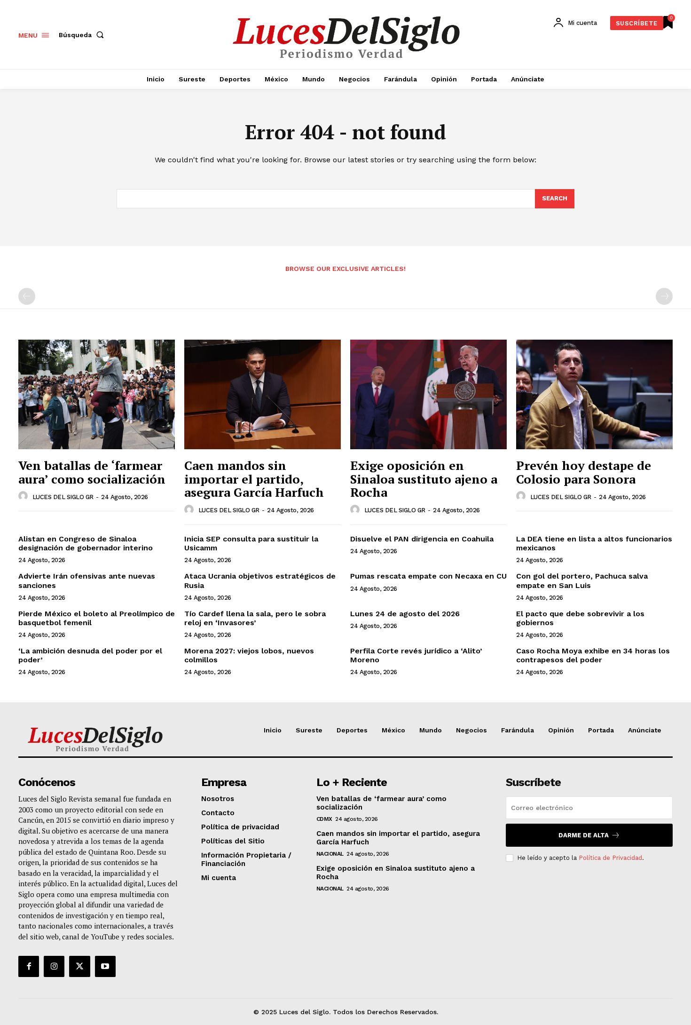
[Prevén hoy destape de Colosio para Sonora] (594, 394)
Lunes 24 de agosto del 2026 (405, 613)
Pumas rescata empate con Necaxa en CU (428, 576)
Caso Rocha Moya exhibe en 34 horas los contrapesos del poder (593, 655)
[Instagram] (54, 966)
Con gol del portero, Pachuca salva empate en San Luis (582, 580)
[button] (83, 35)
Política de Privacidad (610, 857)
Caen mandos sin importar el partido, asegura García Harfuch (254, 478)
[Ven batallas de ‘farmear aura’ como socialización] (96, 394)
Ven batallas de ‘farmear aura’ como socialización (91, 472)
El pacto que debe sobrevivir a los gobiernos (580, 618)
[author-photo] (24, 496)
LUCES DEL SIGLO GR (63, 497)
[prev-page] (26, 296)
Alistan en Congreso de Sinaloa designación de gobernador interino (85, 543)
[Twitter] (79, 966)
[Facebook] (28, 966)
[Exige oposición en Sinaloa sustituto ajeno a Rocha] (428, 394)
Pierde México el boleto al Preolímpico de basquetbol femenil (96, 618)
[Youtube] (105, 966)
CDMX (324, 819)
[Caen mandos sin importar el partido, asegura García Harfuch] (262, 394)
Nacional (330, 853)
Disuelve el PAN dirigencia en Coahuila (422, 538)
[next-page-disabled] (664, 296)
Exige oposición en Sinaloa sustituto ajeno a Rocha (423, 478)
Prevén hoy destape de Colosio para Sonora (583, 472)
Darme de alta (583, 835)
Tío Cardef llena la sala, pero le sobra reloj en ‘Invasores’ (255, 618)
